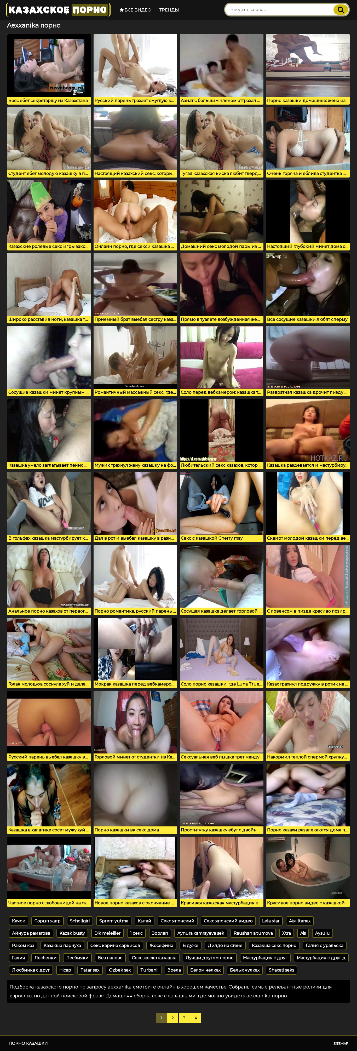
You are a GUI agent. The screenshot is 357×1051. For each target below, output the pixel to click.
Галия (18, 957)
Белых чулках (245, 970)
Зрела (174, 970)
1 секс (136, 933)
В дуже (190, 945)
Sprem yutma (113, 920)
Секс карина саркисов (115, 945)
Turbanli (149, 970)
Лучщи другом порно (210, 957)
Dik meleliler (107, 933)
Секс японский (177, 920)
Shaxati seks (281, 970)
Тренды (169, 10)
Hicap (65, 970)
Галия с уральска (324, 945)
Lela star (271, 920)
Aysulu (322, 933)
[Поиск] (340, 9)
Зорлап (160, 933)
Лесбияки (77, 957)
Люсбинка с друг (31, 970)
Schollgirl (80, 920)
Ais (303, 933)
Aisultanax (300, 920)
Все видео (137, 10)
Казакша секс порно (274, 945)
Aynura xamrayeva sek (200, 933)
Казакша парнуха (62, 945)
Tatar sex (90, 970)
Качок (18, 920)
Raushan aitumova (253, 933)
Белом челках (205, 970)
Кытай (144, 920)
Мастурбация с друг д (321, 957)
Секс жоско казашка (154, 957)
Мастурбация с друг (265, 957)
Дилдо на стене (225, 945)
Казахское (58, 9)
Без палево (110, 957)
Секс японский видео (228, 920)
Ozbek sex (120, 970)
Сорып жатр (47, 920)
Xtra (286, 933)
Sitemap (340, 1043)
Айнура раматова (31, 933)
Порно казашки (28, 1043)
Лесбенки (45, 957)
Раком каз (23, 945)
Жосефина (161, 945)
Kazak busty (72, 933)
